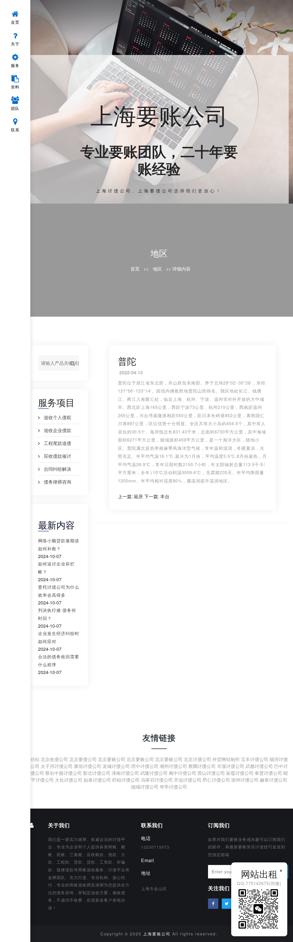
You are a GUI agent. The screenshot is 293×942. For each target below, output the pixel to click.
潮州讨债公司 (173, 766)
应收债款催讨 (57, 456)
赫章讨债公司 (273, 780)
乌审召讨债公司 (157, 780)
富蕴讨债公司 (240, 773)
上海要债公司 (156, 191)
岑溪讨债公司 (230, 766)
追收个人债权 (57, 417)
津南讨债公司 (125, 773)
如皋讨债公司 (97, 780)
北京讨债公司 (197, 759)
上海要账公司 (159, 114)
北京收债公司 (54, 759)
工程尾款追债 (57, 443)
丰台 (164, 496)
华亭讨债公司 (173, 786)
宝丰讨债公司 (254, 759)
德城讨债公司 (145, 786)
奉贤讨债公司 (268, 773)
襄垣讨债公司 (87, 766)
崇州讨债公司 (245, 780)
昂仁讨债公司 (216, 780)
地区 (159, 253)
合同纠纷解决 (57, 469)
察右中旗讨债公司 (63, 773)
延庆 (138, 496)
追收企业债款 (57, 430)
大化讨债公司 (68, 780)
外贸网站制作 (226, 759)
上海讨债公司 (114, 191)
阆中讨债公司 (182, 773)
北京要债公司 (83, 759)
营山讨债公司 (211, 773)
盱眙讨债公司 (126, 780)
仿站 (34, 759)
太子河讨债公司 (57, 766)
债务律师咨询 (57, 481)
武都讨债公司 (259, 766)
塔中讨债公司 (145, 766)
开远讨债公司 (187, 780)
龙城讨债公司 (116, 766)
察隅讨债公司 (202, 766)
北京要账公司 (111, 759)
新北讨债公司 (96, 773)
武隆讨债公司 (154, 773)
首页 (135, 268)
